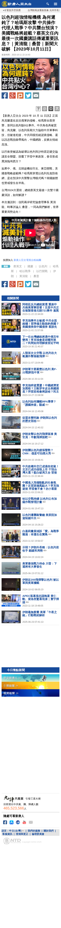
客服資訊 (7, 834)
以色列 (43, 266)
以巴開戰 (42, 271)
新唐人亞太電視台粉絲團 (27, 260)
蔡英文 (17, 266)
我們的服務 (34, 830)
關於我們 (49, 830)
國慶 (30, 266)
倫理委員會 (38, 834)
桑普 (36, 276)
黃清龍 (23, 276)
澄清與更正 (22, 834)
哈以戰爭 (25, 271)
